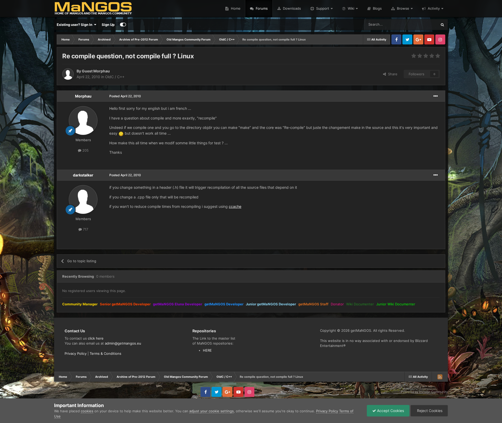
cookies (87, 411)
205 (85, 150)
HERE (207, 350)
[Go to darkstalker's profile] (83, 199)
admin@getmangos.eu (123, 343)
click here (96, 338)
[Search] (442, 24)
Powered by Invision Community (424, 392)
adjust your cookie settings (211, 411)
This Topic (422, 24)
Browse (403, 8)
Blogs (377, 8)
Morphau (83, 96)
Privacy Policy (76, 353)
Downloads (291, 8)
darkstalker (83, 175)
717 (85, 229)
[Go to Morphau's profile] (83, 120)
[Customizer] (123, 24)
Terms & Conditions (105, 353)
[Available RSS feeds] (440, 377)
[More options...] (435, 96)
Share (391, 74)
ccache (235, 206)
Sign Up (108, 24)
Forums (261, 8)
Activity (434, 8)
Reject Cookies (429, 410)
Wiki (351, 8)
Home (235, 8)
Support (322, 8)
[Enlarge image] (121, 133)
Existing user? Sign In (75, 24)
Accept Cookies (390, 410)
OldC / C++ (114, 77)
